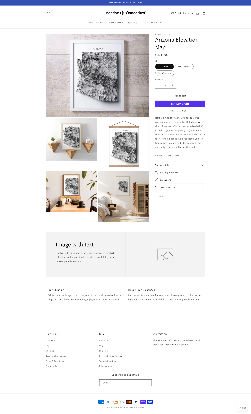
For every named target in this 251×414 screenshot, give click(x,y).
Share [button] (161, 196)
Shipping (50, 350)
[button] (49, 13)
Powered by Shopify (136, 407)
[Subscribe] (148, 382)
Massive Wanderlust (121, 407)
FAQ (47, 345)
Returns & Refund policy (57, 356)
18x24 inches (184, 66)
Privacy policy (52, 366)
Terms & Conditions (55, 361)
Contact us (51, 340)
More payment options (180, 111)
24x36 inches (164, 73)
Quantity (159, 79)
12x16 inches (164, 66)
